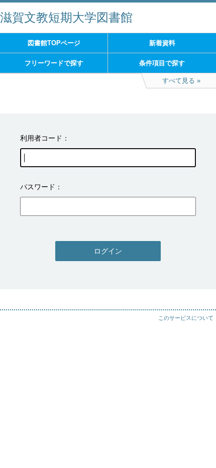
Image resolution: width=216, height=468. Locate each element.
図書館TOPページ (54, 43)
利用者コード (41, 138)
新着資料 (162, 43)
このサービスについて (185, 318)
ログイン (108, 251)
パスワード (37, 187)
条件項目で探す (162, 63)
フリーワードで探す (54, 63)
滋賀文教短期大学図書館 (66, 17)
